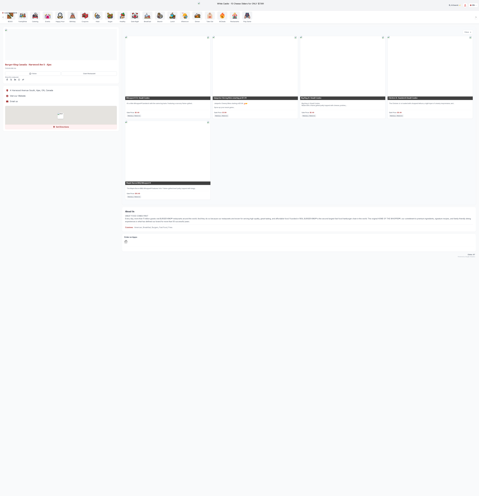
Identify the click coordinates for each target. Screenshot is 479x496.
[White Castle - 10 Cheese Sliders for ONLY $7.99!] (239, 5)
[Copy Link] (23, 80)
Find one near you (10, 68)
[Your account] (465, 5)
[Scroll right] (476, 17)
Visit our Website (18, 96)
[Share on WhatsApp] (19, 80)
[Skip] (126, 241)
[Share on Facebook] (7, 80)
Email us (14, 101)
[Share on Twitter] (11, 80)
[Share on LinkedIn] (15, 80)
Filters (468, 32)
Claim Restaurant (89, 74)
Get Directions (62, 127)
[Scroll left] (3, 17)
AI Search (454, 5)
